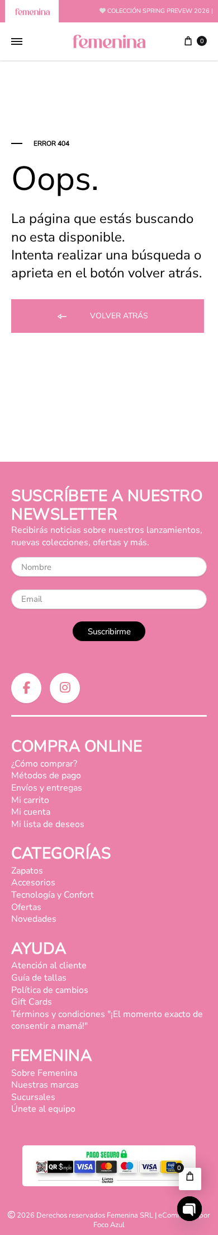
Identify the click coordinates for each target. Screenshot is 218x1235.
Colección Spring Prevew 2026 (158, 11)
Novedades (33, 919)
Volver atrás (118, 315)
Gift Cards (31, 1002)
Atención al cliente (49, 965)
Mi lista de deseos (47, 824)
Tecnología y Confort (52, 895)
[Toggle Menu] (16, 42)
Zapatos (27, 871)
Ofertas (26, 907)
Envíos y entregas (46, 788)
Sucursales (33, 1097)
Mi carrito (30, 800)
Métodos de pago (46, 775)
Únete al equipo (43, 1109)
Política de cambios (49, 990)
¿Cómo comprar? (44, 764)
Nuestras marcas (45, 1085)
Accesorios (33, 882)
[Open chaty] (189, 1208)
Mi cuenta (30, 812)
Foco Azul (109, 1225)
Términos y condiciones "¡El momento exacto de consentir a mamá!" (107, 1020)
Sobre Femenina (44, 1073)
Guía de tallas (39, 978)
